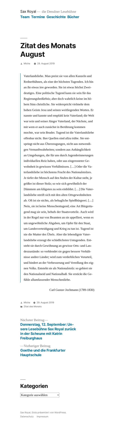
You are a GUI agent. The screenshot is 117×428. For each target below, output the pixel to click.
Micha (27, 63)
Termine (38, 17)
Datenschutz (27, 416)
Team (25, 17)
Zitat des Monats (33, 306)
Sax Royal (28, 11)
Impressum (42, 416)
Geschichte (56, 17)
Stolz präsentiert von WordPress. (49, 412)
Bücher (73, 17)
